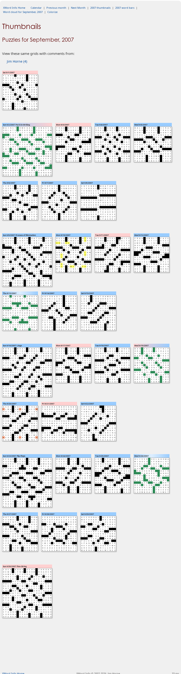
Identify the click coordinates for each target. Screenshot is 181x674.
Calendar (36, 7)
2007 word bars (124, 7)
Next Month (78, 7)
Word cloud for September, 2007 (23, 12)
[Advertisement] (90, 656)
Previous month (56, 7)
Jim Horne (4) (17, 61)
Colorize (52, 12)
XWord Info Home (14, 7)
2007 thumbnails (100, 7)
